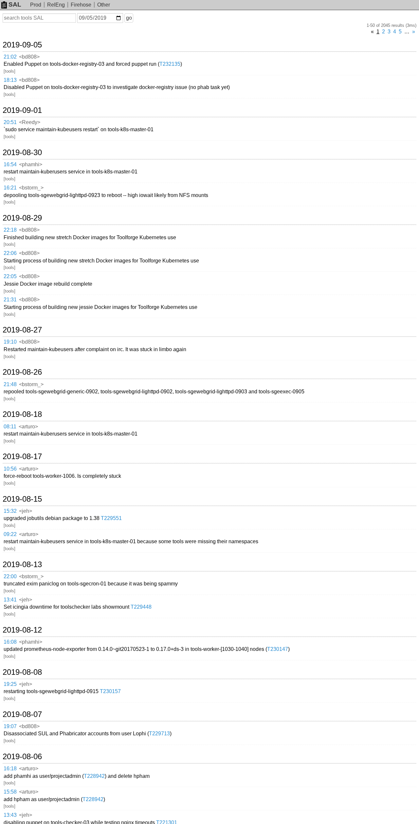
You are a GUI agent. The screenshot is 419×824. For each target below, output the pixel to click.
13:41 (10, 599)
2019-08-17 (22, 456)
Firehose (81, 5)
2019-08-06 (22, 756)
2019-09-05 (22, 44)
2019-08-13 (22, 564)
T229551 (111, 518)
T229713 (159, 733)
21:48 (10, 384)
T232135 (169, 64)
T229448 (141, 607)
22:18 (10, 230)
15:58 (10, 792)
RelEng (56, 5)
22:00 (10, 576)
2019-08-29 (22, 218)
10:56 (10, 469)
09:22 (10, 534)
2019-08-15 (22, 499)
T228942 (94, 776)
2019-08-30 (22, 152)
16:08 (10, 642)
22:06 (10, 253)
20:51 (10, 122)
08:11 (10, 426)
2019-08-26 (22, 372)
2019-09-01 (22, 110)
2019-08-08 (22, 672)
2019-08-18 (22, 414)
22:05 (10, 276)
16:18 (10, 768)
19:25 (10, 684)
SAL (15, 4)
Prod (35, 5)
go (129, 18)
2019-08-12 (22, 630)
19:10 (10, 342)
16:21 (10, 187)
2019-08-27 (22, 329)
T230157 (110, 691)
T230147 (277, 649)
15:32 (10, 511)
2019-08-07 (22, 714)
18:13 (10, 80)
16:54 (10, 164)
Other (103, 5)
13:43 (10, 815)
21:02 (10, 57)
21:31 (10, 299)
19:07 (10, 726)
